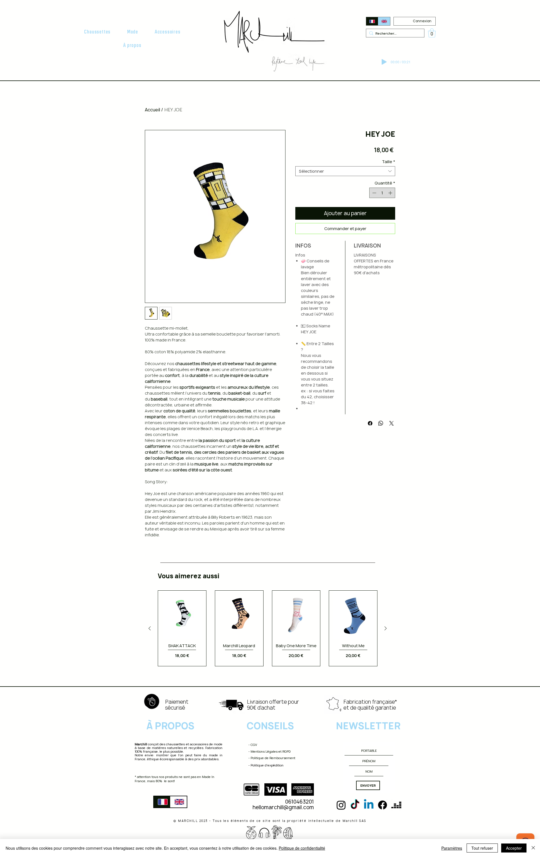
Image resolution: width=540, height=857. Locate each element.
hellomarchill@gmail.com (283, 807)
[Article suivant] (385, 628)
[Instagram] (341, 805)
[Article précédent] (149, 628)
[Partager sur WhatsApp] (380, 423)
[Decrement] (373, 193)
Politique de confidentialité (302, 848)
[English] (384, 21)
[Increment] (390, 193)
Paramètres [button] (451, 848)
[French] (372, 21)
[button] (97, 31)
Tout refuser (482, 848)
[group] (267, 628)
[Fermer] (533, 847)
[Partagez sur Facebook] (370, 423)
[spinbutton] (382, 193)
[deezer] (396, 805)
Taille (388, 161)
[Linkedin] (369, 805)
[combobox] (345, 171)
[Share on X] (391, 423)
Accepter (514, 848)
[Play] (384, 62)
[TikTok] (355, 805)
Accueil (152, 110)
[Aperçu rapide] (182, 615)
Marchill (141, 744)
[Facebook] (382, 805)
